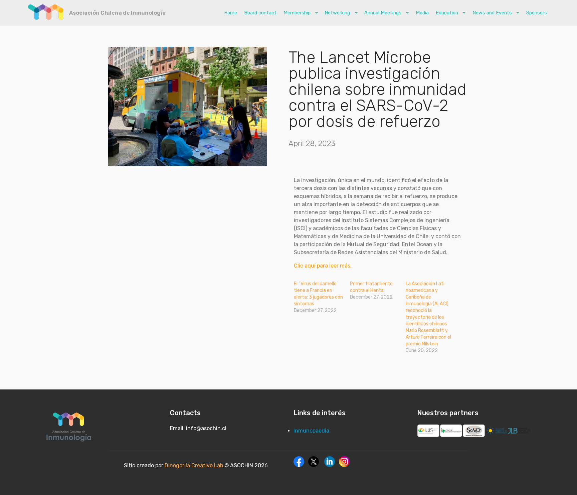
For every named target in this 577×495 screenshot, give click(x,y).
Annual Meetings (383, 13)
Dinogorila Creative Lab (194, 465)
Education (447, 13)
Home (230, 13)
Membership (297, 13)
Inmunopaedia (311, 431)
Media (422, 13)
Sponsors (536, 13)
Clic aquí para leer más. (323, 266)
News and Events (492, 13)
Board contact (260, 13)
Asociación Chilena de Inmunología (117, 13)
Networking (338, 13)
